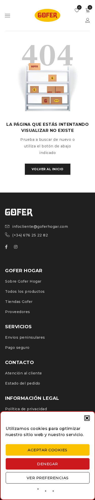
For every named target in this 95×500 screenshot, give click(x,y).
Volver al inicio (48, 169)
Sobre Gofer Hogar (23, 281)
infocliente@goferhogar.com (40, 226)
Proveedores (17, 311)
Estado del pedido (22, 383)
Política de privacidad (26, 409)
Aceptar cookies (47, 449)
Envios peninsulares (25, 337)
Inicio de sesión (87, 20)
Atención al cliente (23, 373)
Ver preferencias (48, 477)
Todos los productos (25, 291)
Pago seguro (17, 347)
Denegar (47, 463)
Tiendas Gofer (19, 301)
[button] (86, 418)
